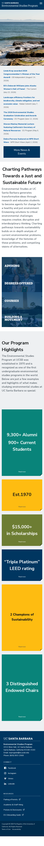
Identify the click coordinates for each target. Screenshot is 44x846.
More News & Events (22, 151)
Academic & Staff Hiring (13, 804)
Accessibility (16, 829)
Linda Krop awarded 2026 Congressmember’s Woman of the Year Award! (22, 74)
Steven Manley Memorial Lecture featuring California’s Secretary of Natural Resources (19, 127)
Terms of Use (6, 829)
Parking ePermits (11, 799)
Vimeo (10, 778)
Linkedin (11, 784)
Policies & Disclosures (13, 810)
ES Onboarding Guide (12, 815)
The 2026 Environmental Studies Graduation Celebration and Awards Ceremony (20, 115)
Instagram (12, 773)
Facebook (12, 768)
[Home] (20, 6)
